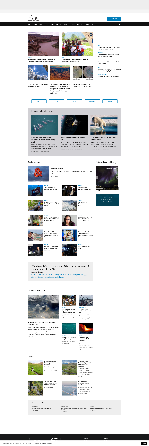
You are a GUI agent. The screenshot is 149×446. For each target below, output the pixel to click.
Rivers (39, 101)
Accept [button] (144, 443)
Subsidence (92, 101)
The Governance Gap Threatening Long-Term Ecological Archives (50, 383)
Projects (54, 24)
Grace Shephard (86, 347)
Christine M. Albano (82, 372)
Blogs (72, 24)
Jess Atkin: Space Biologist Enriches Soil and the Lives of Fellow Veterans (51, 218)
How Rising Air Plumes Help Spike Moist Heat (38, 85)
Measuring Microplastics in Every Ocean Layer (69, 338)
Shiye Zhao (65, 341)
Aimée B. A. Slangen (83, 391)
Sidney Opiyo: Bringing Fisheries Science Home (50, 188)
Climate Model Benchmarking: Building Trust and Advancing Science (108, 55)
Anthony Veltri (49, 387)
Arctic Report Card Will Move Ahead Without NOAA (103, 138)
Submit (105, 440)
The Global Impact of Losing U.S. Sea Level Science (84, 383)
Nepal (56, 101)
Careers (110, 101)
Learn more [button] (50, 443)
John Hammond (49, 367)
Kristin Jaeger (54, 369)
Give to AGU (58, 11)
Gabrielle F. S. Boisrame (83, 370)
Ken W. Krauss (82, 319)
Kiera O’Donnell (84, 315)
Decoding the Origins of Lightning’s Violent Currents (101, 408)
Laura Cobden (82, 345)
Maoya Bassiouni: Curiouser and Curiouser (85, 188)
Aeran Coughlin (87, 317)
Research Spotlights (32, 82)
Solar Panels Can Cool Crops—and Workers (41, 408)
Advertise (106, 438)
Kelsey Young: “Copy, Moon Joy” (84, 247)
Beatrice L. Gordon (84, 368)
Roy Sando (47, 371)
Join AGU (52, 11)
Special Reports (38, 24)
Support (114, 19)
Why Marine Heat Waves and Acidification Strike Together (109, 63)
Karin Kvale (66, 343)
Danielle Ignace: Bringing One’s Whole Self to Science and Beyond (85, 218)
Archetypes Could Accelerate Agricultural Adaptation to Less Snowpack (84, 363)
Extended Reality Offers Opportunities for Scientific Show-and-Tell (68, 310)
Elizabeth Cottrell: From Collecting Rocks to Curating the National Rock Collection (85, 234)
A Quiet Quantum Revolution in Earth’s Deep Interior (84, 338)
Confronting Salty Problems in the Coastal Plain (85, 310)
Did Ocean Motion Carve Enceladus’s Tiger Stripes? (82, 85)
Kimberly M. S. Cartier (67, 149)
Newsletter (80, 24)
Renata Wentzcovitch (85, 343)
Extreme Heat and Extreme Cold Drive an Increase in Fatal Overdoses (109, 48)
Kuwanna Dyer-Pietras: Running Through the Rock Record (51, 203)
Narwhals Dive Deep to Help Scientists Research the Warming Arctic (43, 139)
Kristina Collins (66, 315)
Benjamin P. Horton (82, 393)
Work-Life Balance (57, 168)
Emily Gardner (36, 151)
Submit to (89, 24)
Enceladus (74, 101)
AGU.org (36, 11)
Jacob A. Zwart (55, 371)
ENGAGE (86, 440)
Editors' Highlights (64, 406)
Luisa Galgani (72, 341)
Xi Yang (89, 319)
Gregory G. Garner (85, 389)
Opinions (30, 57)
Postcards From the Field (105, 162)
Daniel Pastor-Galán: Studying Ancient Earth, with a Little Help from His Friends (51, 234)
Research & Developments (42, 111)
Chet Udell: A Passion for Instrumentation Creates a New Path (51, 248)
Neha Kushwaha (33, 337)
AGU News (52, 166)
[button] (97, 177)
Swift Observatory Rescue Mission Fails (73, 138)
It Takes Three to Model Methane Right (108, 76)
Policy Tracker (64, 24)
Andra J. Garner (83, 387)
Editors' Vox (100, 52)
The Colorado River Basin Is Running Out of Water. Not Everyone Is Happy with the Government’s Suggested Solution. (60, 88)
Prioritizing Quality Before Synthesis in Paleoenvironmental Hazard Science (41, 60)
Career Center (44, 11)
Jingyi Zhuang (82, 349)
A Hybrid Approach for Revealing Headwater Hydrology (50, 362)
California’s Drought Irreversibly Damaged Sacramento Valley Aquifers (109, 70)
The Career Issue (34, 162)
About (29, 24)
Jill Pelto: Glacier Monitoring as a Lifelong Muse (84, 203)
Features (46, 185)
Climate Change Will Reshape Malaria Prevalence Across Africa (75, 60)
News (63, 57)
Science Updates (82, 307)
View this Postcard (99, 188)
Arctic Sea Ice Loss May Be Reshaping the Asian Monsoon (42, 323)
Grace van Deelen (96, 149)
